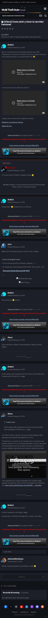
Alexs (10, 337)
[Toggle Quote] (5, 422)
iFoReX (6, 35)
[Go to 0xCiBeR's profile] (4, 169)
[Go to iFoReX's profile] (4, 46)
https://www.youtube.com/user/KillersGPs (24, 145)
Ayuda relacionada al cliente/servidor (28, 37)
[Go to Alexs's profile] (4, 339)
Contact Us (24, 612)
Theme (14, 612)
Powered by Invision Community (24, 615)
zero (10, 244)
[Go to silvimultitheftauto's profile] (4, 560)
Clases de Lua (6, 126)
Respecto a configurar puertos (12, 122)
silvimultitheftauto (15, 559)
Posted (16, 47)
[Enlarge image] (34, 57)
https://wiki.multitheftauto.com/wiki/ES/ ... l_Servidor (23, 485)
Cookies (33, 612)
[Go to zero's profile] (4, 245)
